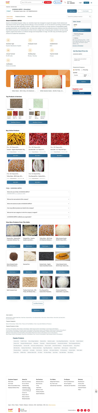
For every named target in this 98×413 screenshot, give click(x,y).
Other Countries (52, 404)
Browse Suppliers (67, 383)
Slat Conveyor (65, 347)
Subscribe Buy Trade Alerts (56, 385)
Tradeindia (8, 6)
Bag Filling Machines (47, 347)
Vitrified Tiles (23, 352)
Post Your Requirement (69, 381)
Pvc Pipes (40, 352)
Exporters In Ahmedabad (78, 45)
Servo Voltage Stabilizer (33, 341)
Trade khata (38, 387)
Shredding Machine (18, 345)
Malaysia (26, 404)
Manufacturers (81, 381)
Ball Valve (46, 350)
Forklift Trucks (24, 341)
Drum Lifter (72, 341)
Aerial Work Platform (57, 345)
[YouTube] (88, 410)
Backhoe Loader (51, 341)
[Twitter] (85, 410)
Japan (9, 404)
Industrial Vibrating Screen (26, 343)
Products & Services (20, 16)
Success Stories (25, 383)
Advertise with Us (39, 381)
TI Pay (37, 385)
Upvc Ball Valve (62, 352)
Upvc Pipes (55, 352)
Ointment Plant (73, 347)
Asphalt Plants (57, 347)
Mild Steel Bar (17, 347)
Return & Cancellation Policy (14, 385)
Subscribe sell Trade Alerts (69, 385)
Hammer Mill (26, 345)
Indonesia (31, 404)
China (13, 404)
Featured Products (82, 387)
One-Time (77, 69)
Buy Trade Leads (53, 383)
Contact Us (24, 392)
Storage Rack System (67, 345)
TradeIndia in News (26, 387)
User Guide (10, 383)
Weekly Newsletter (26, 398)
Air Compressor (63, 350)
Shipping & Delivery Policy (13, 387)
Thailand (21, 404)
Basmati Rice (43, 341)
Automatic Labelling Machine (37, 345)
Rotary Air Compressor (51, 343)
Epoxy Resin (76, 345)
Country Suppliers (82, 385)
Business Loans (39, 389)
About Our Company (26, 381)
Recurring (85, 69)
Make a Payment (25, 396)
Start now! (81, 93)
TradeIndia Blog (25, 385)
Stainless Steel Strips (37, 347)
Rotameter (36, 343)
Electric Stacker (79, 341)
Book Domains (39, 383)
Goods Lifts (16, 352)
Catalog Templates (40, 391)
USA (44, 404)
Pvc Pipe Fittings (47, 352)
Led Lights (32, 350)
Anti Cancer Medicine (54, 350)
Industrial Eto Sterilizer (62, 343)
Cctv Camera (39, 350)
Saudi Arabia (39, 404)
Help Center (10, 381)
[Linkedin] (81, 410)
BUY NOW (15, 155)
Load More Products (38, 303)
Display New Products (54, 381)
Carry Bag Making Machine (62, 341)
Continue (83, 81)
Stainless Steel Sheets (26, 347)
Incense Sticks (72, 350)
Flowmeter (42, 343)
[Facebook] (78, 410)
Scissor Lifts (16, 343)
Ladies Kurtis (25, 350)
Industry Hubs (81, 383)
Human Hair (16, 341)
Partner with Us (25, 394)
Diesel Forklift (48, 345)
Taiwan (16, 404)
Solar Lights (79, 350)
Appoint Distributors (40, 393)
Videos (79, 389)
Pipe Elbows (70, 352)
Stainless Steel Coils (32, 352)
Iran (47, 404)
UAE (35, 404)
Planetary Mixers (17, 350)
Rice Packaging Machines (74, 343)
